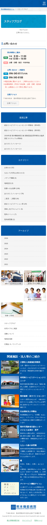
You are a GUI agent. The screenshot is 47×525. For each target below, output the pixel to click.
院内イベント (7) (10, 214)
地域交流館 (8, 339)
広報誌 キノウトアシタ (12, 344)
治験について (9, 334)
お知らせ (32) (9, 167)
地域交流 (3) (8, 183)
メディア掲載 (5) (10, 178)
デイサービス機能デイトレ (31, 484)
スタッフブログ (10, 323)
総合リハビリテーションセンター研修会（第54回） (22, 125)
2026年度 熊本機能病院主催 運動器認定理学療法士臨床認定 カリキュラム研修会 (24, 137)
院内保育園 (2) (9, 219)
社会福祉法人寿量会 (28, 411)
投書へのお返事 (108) (12, 188)
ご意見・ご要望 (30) (11, 199)
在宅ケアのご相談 (10, 328)
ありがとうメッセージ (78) (14, 193)
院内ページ (38, 520)
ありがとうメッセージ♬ (13, 149)
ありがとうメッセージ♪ (12, 144)
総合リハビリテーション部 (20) (15, 204)
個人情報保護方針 (13, 520)
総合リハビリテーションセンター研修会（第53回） (22, 130)
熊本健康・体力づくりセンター (33, 396)
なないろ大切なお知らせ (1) (14, 173)
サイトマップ (27, 520)
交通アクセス (12, 103)
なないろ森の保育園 (28, 445)
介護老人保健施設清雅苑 (30, 362)
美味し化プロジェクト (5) (13, 209)
